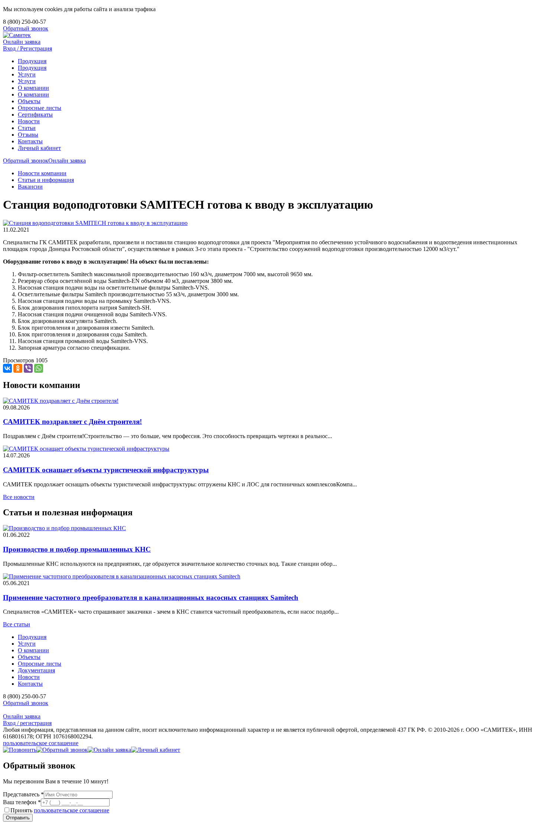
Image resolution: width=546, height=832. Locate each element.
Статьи (27, 128)
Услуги (27, 74)
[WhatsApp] (38, 368)
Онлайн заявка (21, 42)
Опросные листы (39, 108)
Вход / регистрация (27, 723)
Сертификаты (35, 114)
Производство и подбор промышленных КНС (77, 549)
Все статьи (16, 624)
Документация (36, 670)
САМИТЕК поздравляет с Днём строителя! (72, 421)
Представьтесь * (23, 794)
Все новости (19, 497)
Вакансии (30, 186)
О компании (33, 88)
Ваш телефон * (22, 802)
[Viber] (28, 368)
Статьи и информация (46, 180)
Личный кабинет (39, 148)
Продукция (32, 61)
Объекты (29, 101)
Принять (59, 810)
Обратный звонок (25, 28)
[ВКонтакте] (7, 368)
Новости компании (42, 173)
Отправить (18, 817)
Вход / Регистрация (27, 48)
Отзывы (28, 134)
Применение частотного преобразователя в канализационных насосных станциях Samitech (150, 597)
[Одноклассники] (17, 368)
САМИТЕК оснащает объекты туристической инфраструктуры (106, 470)
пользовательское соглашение (40, 743)
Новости (29, 121)
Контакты (30, 141)
